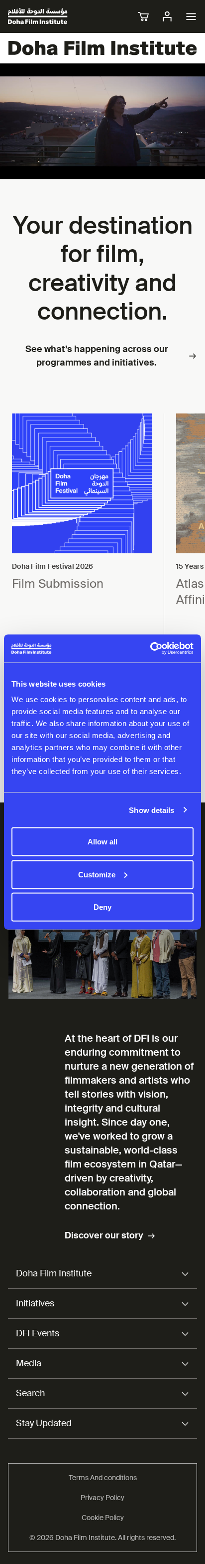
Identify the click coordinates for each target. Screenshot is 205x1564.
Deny (102, 907)
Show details (151, 809)
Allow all (102, 841)
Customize (96, 874)
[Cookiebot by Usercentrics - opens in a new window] (150, 648)
